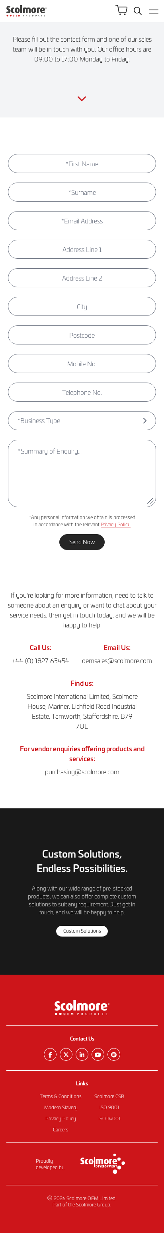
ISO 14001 (109, 1118)
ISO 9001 (109, 1107)
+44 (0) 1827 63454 (40, 660)
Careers (60, 1129)
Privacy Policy (116, 524)
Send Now (82, 542)
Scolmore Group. (93, 1204)
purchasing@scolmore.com (82, 771)
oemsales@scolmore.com (117, 660)
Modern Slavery (61, 1107)
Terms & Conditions (61, 1096)
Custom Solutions (82, 930)
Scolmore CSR (109, 1096)
